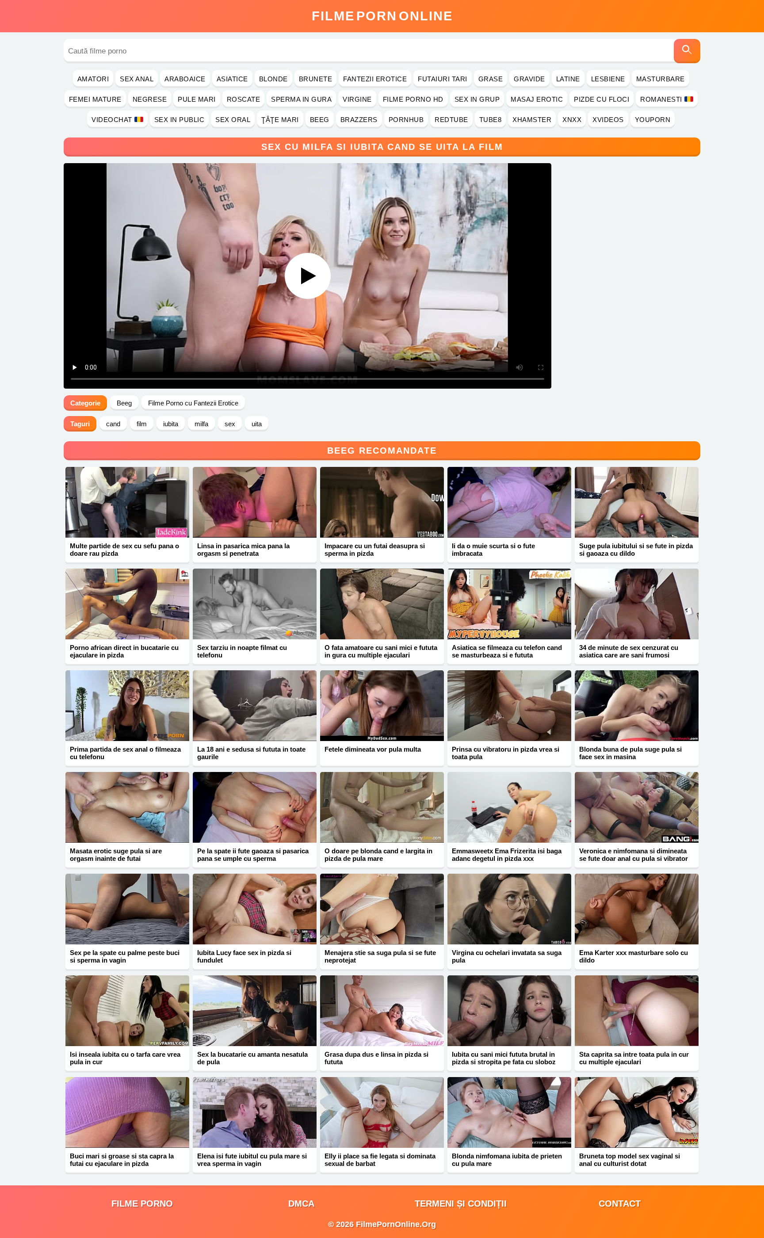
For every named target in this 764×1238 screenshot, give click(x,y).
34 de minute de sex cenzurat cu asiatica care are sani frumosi (628, 651)
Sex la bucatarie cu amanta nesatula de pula (252, 1058)
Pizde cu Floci (601, 99)
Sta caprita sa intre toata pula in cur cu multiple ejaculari (634, 1058)
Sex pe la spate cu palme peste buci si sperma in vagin (125, 956)
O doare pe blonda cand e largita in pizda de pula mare (378, 854)
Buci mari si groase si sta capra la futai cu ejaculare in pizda (122, 1159)
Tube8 (490, 119)
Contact (620, 1203)
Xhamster (531, 119)
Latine (568, 79)
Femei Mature (95, 99)
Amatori (93, 79)
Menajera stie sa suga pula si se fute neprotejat (380, 956)
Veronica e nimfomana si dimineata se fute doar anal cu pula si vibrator (633, 854)
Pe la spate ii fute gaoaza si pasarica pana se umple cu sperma (253, 854)
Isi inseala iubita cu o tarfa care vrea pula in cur (125, 1058)
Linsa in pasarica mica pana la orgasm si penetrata (243, 549)
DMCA (301, 1203)
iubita (170, 424)
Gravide (529, 79)
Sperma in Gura (301, 99)
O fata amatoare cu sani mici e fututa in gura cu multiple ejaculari (381, 651)
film (142, 424)
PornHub (406, 119)
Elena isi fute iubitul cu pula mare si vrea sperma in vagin (252, 1159)
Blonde (273, 79)
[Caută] (687, 51)
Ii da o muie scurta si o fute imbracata (493, 549)
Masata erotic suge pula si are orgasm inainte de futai (116, 854)
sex (230, 424)
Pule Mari (197, 99)
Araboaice (185, 79)
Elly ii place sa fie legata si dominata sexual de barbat (380, 1159)
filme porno (142, 1203)
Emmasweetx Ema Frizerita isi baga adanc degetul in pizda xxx (507, 854)
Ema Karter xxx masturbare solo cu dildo (633, 956)
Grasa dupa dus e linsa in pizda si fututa (376, 1058)
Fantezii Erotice (375, 79)
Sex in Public (179, 119)
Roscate (243, 99)
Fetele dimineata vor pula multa (373, 749)
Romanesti (661, 99)
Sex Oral (232, 119)
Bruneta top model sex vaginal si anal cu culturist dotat (629, 1159)
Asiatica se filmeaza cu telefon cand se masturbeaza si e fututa (507, 651)
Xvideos (608, 119)
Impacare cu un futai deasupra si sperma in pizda (375, 549)
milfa (201, 424)
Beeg (319, 119)
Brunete (315, 79)
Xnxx (571, 119)
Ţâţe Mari (280, 119)
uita (257, 424)
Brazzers (359, 119)
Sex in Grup (477, 99)
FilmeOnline (382, 16)
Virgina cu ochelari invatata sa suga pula (507, 956)
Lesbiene (608, 79)
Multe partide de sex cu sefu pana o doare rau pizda (124, 549)
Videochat (112, 119)
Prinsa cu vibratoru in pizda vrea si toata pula (505, 752)
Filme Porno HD (413, 99)
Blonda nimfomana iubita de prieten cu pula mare (507, 1159)
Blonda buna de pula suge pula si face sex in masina (630, 752)
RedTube (451, 119)
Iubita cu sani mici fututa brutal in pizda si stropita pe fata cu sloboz (504, 1058)
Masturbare (660, 79)
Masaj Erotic (537, 99)
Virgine (357, 99)
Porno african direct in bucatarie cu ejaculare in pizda (124, 651)
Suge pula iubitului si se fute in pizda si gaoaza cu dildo (636, 549)
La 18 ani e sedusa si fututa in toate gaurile (251, 752)
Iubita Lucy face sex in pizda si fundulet (244, 956)
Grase (490, 79)
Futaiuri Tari (442, 79)
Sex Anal (136, 79)
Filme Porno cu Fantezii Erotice (193, 403)
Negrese (150, 99)
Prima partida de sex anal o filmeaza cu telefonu (125, 752)
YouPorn (653, 119)
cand (113, 424)
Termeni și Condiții (461, 1203)
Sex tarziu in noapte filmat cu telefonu (242, 651)
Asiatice (232, 79)
